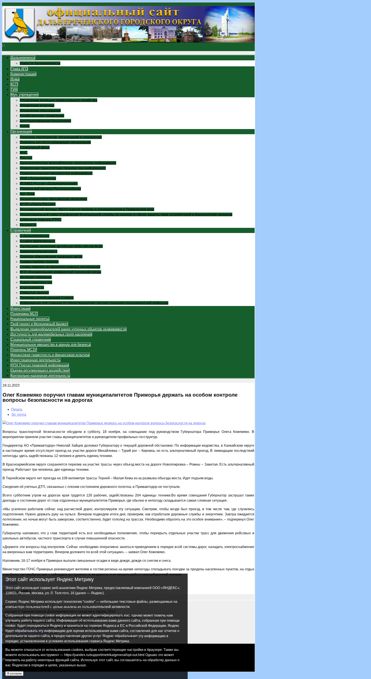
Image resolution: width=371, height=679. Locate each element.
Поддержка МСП (24, 313)
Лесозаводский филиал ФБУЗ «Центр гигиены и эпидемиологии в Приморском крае (87, 209)
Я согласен (14, 673)
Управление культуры (37, 105)
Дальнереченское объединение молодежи (53, 199)
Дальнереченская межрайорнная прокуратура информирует (68, 163)
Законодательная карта (38, 251)
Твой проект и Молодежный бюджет (39, 324)
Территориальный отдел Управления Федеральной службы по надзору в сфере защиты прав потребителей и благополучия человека (126, 214)
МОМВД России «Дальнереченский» (49, 183)
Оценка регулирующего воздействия (40, 370)
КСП (14, 84)
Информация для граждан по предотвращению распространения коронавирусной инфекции (94, 303)
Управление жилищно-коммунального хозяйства (58, 100)
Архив (25, 126)
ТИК (14, 89)
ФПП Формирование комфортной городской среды (60, 272)
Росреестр (28, 225)
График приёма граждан (39, 261)
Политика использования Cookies (47, 298)
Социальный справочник (30, 339)
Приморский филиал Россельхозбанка (50, 188)
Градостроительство (36, 282)
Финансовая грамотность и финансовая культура (50, 355)
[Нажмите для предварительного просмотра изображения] (104, 423)
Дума (15, 79)
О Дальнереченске (34, 236)
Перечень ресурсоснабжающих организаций (55, 142)
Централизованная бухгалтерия (45, 121)
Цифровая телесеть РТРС (40, 219)
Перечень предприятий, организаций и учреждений (61, 137)
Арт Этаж (27, 194)
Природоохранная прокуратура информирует (56, 173)
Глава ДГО (19, 69)
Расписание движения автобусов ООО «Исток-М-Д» (61, 246)
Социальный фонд (35, 147)
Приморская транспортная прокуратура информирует (63, 168)
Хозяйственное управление (42, 115)
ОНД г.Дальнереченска (38, 178)
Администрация (23, 74)
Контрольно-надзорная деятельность (40, 375)
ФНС (23, 152)
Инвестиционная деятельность (35, 360)
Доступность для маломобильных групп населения (51, 334)
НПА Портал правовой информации (40, 365)
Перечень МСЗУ (24, 350)
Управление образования (40, 110)
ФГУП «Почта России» (38, 204)
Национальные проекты (30, 319)
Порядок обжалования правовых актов (51, 256)
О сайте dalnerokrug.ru (37, 241)
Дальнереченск (23, 57)
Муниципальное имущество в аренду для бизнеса (50, 344)
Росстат (26, 158)
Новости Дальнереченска (40, 63)
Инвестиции (20, 308)
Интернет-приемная (36, 277)
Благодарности (32, 287)
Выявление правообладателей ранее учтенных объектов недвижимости (68, 329)
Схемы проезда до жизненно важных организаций (60, 267)
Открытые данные (34, 292)
